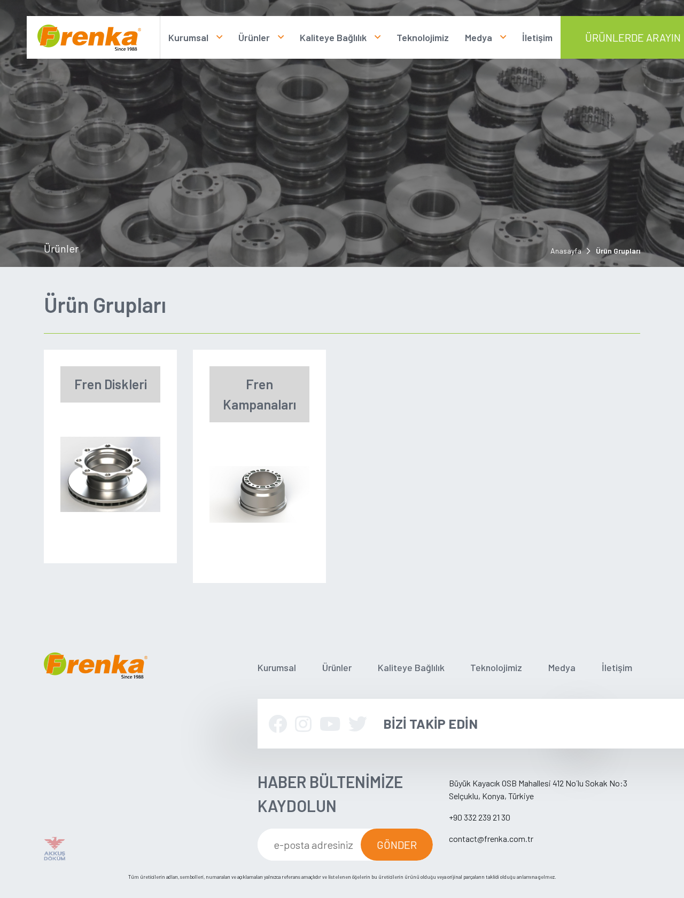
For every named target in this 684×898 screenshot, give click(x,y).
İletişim (537, 37)
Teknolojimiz (423, 37)
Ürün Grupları (618, 250)
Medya (478, 37)
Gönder (397, 844)
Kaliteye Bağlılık (333, 37)
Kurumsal (188, 37)
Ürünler (254, 37)
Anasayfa (565, 250)
